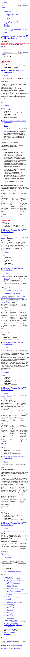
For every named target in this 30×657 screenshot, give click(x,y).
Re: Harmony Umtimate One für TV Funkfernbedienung (13, 122)
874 (11, 111)
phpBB (9, 641)
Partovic (3, 512)
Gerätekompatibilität (6, 302)
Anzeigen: (5, 561)
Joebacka (3, 62)
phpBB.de (19, 645)
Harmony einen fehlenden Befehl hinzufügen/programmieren (13, 297)
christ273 (3, 447)
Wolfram (3, 108)
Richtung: (15, 562)
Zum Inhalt (3, 2)
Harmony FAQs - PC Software (12, 293)
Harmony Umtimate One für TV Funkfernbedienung (14, 37)
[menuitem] (13, 14)
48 (10, 513)
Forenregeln (15, 44)
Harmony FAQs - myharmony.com (13, 290)
